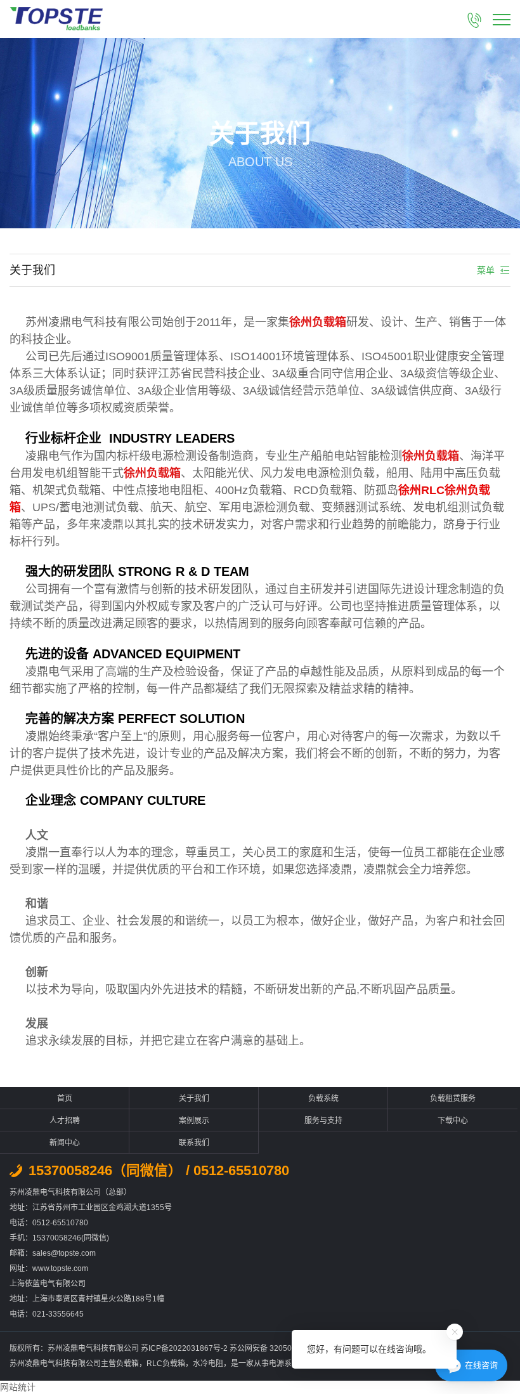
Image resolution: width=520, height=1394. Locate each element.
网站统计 (18, 1387)
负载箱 (127, 1363)
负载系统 (323, 1098)
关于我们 (194, 1098)
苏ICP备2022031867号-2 (185, 1348)
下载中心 (453, 1120)
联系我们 (194, 1142)
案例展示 (194, 1120)
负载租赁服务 (453, 1098)
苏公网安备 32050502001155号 (284, 1348)
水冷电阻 (208, 1363)
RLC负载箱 (165, 1363)
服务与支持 (323, 1120)
